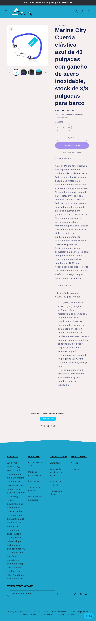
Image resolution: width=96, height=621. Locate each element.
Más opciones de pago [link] (72, 152)
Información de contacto (67, 614)
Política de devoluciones (34, 473)
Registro (75, 469)
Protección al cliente (56, 492)
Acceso (74, 463)
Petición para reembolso (56, 483)
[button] (6, 12)
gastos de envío (65, 115)
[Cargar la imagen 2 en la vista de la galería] (23, 72)
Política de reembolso (60, 612)
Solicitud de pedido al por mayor (56, 472)
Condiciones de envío (35, 464)
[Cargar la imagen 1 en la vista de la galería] (16, 72)
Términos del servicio (30, 614)
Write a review (48, 419)
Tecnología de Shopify (40, 612)
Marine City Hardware (23, 612)
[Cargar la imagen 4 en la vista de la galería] (39, 72)
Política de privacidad (79, 612)
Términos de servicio (34, 489)
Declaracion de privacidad (35, 498)
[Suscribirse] (54, 594)
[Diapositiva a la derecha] (45, 72)
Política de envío (48, 614)
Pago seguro (34, 481)
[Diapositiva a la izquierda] (9, 72)
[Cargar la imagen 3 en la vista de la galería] (31, 72)
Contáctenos (56, 463)
